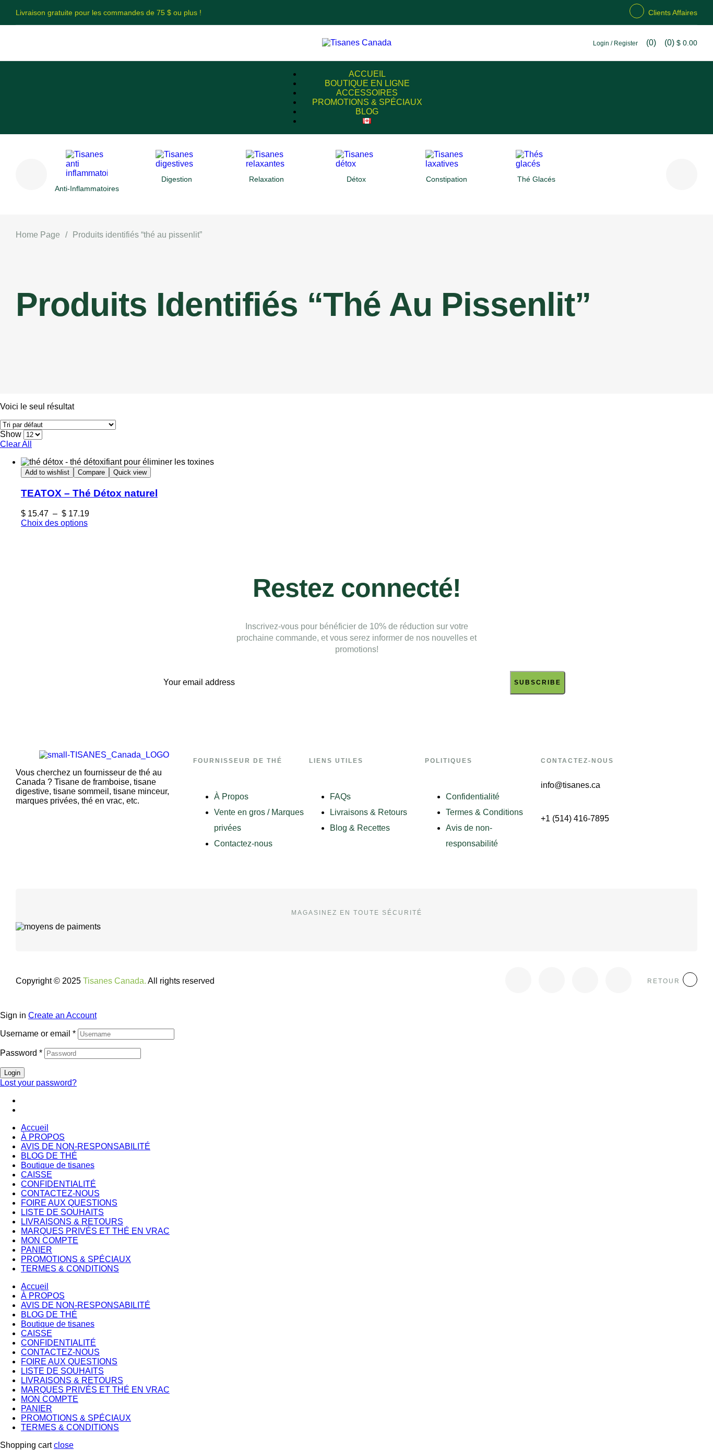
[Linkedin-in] (618, 980)
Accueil (35, 1127)
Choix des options (54, 522)
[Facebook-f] (518, 980)
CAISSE (36, 1174)
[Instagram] (585, 980)
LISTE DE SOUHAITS (62, 1212)
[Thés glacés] (536, 163)
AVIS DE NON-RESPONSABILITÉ (85, 1146)
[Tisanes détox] (356, 163)
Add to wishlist (47, 472)
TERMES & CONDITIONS (70, 1268)
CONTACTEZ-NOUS (60, 1193)
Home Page (38, 234)
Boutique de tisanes (57, 1165)
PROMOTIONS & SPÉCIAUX (76, 1259)
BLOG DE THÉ (49, 1155)
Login (12, 1073)
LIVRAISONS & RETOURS (72, 1221)
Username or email (38, 1033)
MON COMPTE (49, 1240)
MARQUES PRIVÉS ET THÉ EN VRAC (95, 1231)
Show (10, 434)
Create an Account (62, 1015)
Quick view (130, 472)
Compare (91, 472)
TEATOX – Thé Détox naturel (89, 493)
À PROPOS (43, 1137)
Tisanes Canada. (114, 980)
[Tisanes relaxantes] (267, 163)
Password (21, 1052)
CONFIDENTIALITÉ (58, 1184)
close (64, 1445)
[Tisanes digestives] (176, 163)
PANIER (36, 1249)
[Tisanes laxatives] (446, 163)
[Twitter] (552, 980)
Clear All (16, 444)
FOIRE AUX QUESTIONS (69, 1202)
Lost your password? (38, 1082)
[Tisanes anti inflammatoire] (87, 173)
